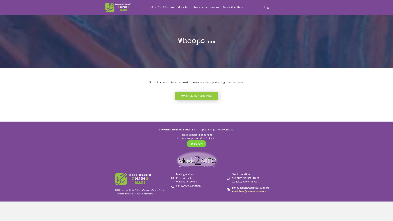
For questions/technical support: (251, 187)
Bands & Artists (232, 7)
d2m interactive (146, 193)
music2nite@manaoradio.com (249, 191)
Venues (214, 7)
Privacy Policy (158, 190)
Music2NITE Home (162, 7)
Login (267, 7)
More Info (183, 7)
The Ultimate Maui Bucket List (178, 129)
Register (198, 7)
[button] (206, 7)
